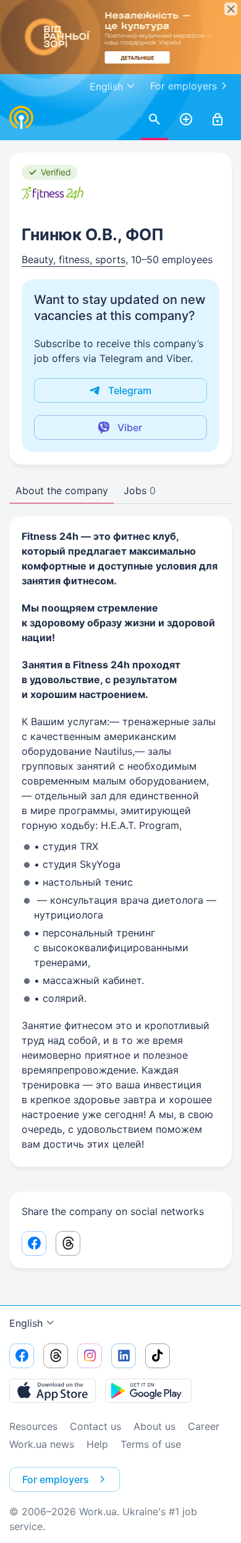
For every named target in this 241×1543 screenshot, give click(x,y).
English (26, 1323)
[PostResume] (186, 119)
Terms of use (150, 1444)
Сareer (203, 1426)
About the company (61, 490)
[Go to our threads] (55, 1355)
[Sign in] (217, 119)
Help (97, 1444)
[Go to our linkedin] (123, 1355)
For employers (183, 86)
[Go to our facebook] (21, 1355)
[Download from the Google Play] (148, 1390)
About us (154, 1426)
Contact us (95, 1426)
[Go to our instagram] (89, 1355)
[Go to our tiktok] (157, 1355)
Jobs (140, 490)
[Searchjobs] (154, 119)
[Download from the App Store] (52, 1390)
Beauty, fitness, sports (73, 259)
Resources (33, 1426)
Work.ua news (41, 1444)
